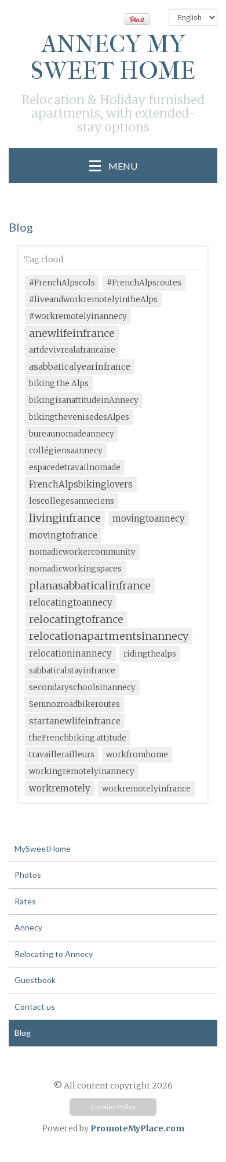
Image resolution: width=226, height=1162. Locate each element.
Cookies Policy (113, 1106)
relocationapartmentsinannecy (108, 636)
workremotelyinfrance (146, 789)
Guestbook (35, 980)
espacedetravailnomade (75, 467)
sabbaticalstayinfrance (72, 671)
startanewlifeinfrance (75, 721)
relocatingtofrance (76, 619)
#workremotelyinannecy (78, 316)
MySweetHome (42, 848)
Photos (27, 874)
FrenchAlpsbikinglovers (81, 484)
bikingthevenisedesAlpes (79, 417)
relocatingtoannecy (70, 602)
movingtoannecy (148, 518)
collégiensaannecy (66, 451)
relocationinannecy (70, 653)
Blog (22, 1033)
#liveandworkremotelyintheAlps (93, 300)
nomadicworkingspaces (75, 569)
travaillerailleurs (61, 755)
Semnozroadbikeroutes (74, 704)
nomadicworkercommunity (82, 552)
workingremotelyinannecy (81, 771)
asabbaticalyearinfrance (79, 366)
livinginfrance (65, 518)
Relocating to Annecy (53, 954)
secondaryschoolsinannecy (82, 687)
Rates (25, 901)
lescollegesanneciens (71, 501)
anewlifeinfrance (72, 333)
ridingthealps (149, 654)
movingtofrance (63, 535)
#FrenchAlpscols (62, 283)
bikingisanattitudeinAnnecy (83, 400)
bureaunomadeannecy (71, 434)
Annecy (28, 927)
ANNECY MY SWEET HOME (113, 57)
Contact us (34, 1006)
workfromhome (137, 755)
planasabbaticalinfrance (90, 585)
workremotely (59, 788)
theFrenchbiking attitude (77, 738)
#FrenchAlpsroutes (144, 283)
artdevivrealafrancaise (72, 350)
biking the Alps (59, 383)
